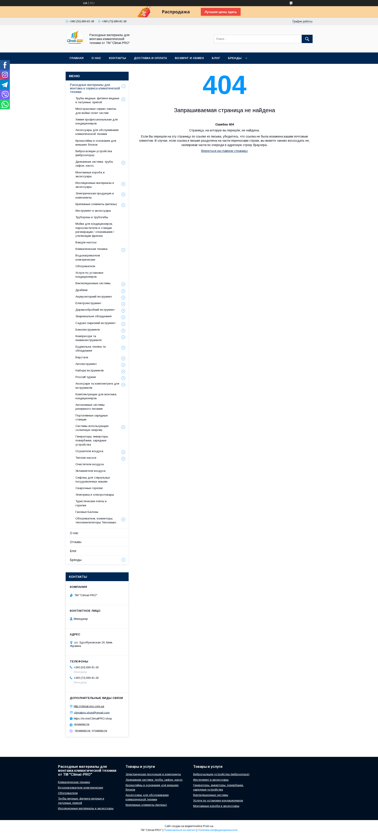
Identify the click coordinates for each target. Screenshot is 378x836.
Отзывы (75, 542)
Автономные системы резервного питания (90, 406)
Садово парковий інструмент (95, 323)
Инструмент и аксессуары (93, 210)
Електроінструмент (88, 303)
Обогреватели (85, 266)
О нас (96, 58)
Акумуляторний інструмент (93, 296)
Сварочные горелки (89, 488)
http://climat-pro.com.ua (89, 706)
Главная (77, 58)
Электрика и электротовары (94, 494)
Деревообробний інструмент (95, 309)
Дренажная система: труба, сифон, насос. (94, 163)
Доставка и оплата (150, 58)
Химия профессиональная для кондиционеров (96, 121)
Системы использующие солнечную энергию (91, 428)
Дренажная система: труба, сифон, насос (154, 779)
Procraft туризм (85, 377)
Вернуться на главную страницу (224, 151)
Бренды (235, 58)
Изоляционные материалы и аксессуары (94, 184)
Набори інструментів (89, 370)
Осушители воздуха (89, 451)
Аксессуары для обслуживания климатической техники (97, 132)
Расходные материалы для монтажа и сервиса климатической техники (95, 88)
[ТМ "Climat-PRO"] (75, 47)
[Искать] (307, 39)
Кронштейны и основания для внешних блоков (95, 142)
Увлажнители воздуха (90, 470)
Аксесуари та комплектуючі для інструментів (97, 385)
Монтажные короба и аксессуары (90, 174)
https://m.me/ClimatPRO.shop (93, 718)
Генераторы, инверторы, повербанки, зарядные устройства (91, 440)
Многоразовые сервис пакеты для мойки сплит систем (95, 110)
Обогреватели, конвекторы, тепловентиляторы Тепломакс (95, 520)
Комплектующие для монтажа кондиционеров (95, 396)
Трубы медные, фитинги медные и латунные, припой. (97, 100)
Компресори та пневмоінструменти (88, 338)
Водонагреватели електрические (87, 257)
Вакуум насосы (85, 242)
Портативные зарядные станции (91, 417)
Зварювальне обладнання (93, 316)
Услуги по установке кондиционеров (89, 274)
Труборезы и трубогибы (91, 217)
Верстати (81, 357)
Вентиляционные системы (92, 283)
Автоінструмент (86, 364)
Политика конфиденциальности (217, 830)
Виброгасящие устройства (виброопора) (93, 153)
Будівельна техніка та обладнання (90, 348)
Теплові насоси (85, 457)
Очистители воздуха (89, 464)
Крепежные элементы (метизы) (96, 204)
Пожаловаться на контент (180, 830)
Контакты (117, 58)
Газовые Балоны (86, 512)
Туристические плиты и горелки (91, 503)
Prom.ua (208, 826)
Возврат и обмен (189, 58)
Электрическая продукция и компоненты (94, 195)
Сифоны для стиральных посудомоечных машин (92, 479)
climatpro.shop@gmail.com (92, 712)
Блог (216, 58)
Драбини (81, 290)
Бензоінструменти (87, 329)
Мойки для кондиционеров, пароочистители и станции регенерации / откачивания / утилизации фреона (94, 229)
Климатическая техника (91, 249)
